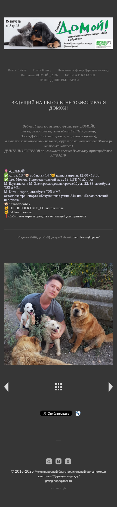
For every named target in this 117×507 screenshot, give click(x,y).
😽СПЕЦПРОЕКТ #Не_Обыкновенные (34, 208)
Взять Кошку (42, 70)
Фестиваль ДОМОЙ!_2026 (39, 75)
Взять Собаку (17, 70)
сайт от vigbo (58, 488)
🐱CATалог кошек (18, 212)
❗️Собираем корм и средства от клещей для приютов (45, 216)
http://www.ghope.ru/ (86, 237)
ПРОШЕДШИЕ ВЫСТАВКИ (58, 80)
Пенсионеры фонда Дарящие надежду (83, 70)
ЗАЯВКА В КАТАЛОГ (80, 75)
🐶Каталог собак (17, 204)
